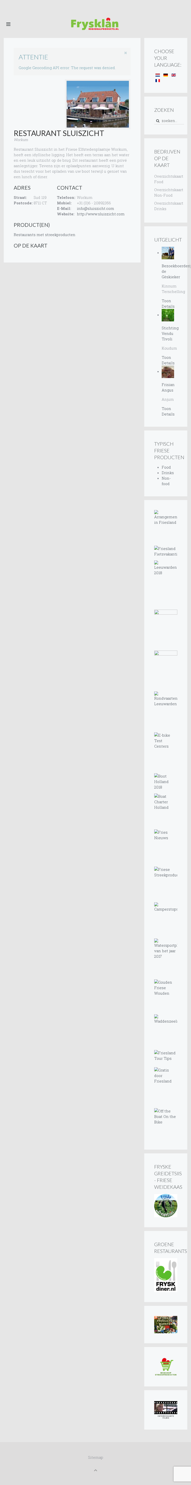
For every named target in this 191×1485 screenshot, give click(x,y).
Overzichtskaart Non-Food (165, 192)
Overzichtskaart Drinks (165, 206)
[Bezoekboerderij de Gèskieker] (168, 252)
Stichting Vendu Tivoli (170, 333)
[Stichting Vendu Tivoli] (168, 314)
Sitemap (95, 1457)
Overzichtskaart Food (165, 179)
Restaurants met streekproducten (44, 234)
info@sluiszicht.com (95, 208)
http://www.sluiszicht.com (101, 213)
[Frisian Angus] (168, 371)
